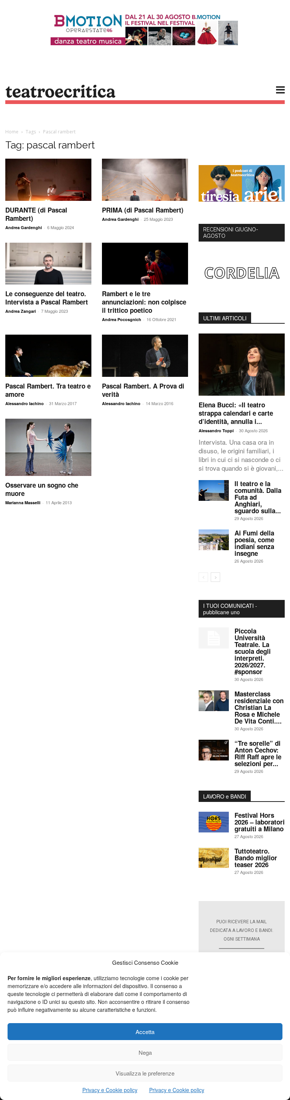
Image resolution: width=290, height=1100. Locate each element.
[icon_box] (241, 948)
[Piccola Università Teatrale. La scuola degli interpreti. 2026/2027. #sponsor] (214, 638)
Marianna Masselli (22, 502)
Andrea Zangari (20, 311)
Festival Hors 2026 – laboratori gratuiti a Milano (259, 822)
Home (12, 132)
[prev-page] (203, 577)
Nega (145, 1052)
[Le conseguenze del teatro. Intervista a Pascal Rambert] (48, 264)
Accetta (145, 1032)
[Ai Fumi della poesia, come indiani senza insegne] (214, 539)
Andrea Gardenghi (23, 227)
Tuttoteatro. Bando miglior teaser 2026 (255, 857)
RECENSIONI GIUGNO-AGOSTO (230, 232)
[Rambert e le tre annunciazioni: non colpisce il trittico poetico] (145, 264)
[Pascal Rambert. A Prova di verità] (145, 356)
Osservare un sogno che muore (41, 489)
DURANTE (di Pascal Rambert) (36, 214)
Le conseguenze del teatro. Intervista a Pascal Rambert (46, 297)
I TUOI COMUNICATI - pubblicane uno (230, 609)
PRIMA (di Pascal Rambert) (143, 209)
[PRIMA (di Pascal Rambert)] (145, 180)
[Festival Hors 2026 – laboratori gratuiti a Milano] (214, 822)
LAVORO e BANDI (224, 796)
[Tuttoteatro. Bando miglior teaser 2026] (214, 858)
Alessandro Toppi (216, 430)
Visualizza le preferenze (145, 1073)
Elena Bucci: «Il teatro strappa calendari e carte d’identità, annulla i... (236, 413)
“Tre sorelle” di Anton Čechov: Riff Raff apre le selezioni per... (257, 753)
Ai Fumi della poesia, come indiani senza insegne (254, 543)
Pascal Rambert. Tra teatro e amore (48, 390)
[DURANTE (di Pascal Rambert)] (48, 180)
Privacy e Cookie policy (109, 1090)
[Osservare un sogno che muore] (48, 447)
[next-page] (215, 577)
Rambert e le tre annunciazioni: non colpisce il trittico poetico (144, 302)
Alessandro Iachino (24, 403)
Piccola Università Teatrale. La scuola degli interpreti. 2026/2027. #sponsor (252, 651)
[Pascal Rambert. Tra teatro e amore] (48, 356)
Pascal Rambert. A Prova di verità (143, 390)
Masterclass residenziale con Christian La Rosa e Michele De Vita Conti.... (259, 707)
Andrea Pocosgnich (121, 319)
